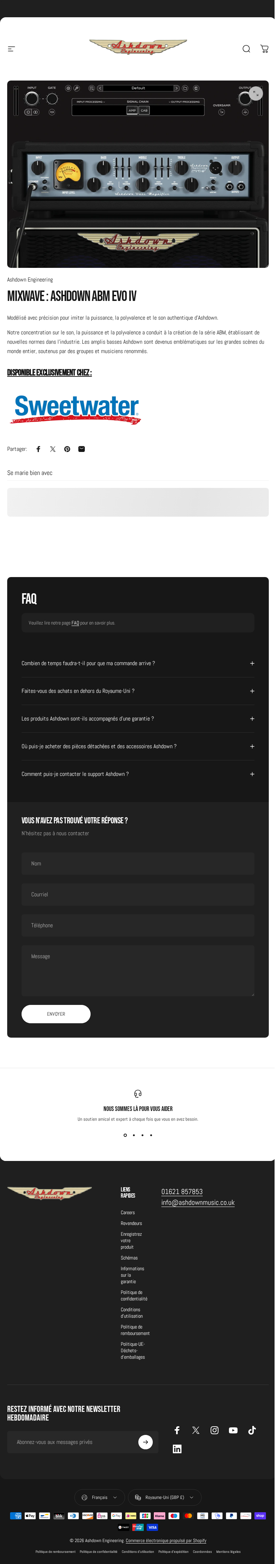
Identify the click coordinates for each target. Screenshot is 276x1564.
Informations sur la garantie (132, 1271)
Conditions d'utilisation (132, 1308)
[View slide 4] (148, 1131)
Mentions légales (225, 1547)
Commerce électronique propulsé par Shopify (163, 1536)
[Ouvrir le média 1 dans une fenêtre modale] (256, 93)
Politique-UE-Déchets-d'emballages (133, 1346)
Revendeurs (131, 1219)
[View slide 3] (139, 1131)
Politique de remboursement (135, 1326)
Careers (128, 1208)
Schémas (129, 1253)
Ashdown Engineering (30, 279)
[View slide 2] (131, 1131)
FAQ (75, 622)
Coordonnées (199, 1547)
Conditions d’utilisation (135, 1547)
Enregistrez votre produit (131, 1236)
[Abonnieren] (142, 1438)
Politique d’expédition (171, 1547)
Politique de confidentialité (134, 1291)
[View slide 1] (122, 1131)
